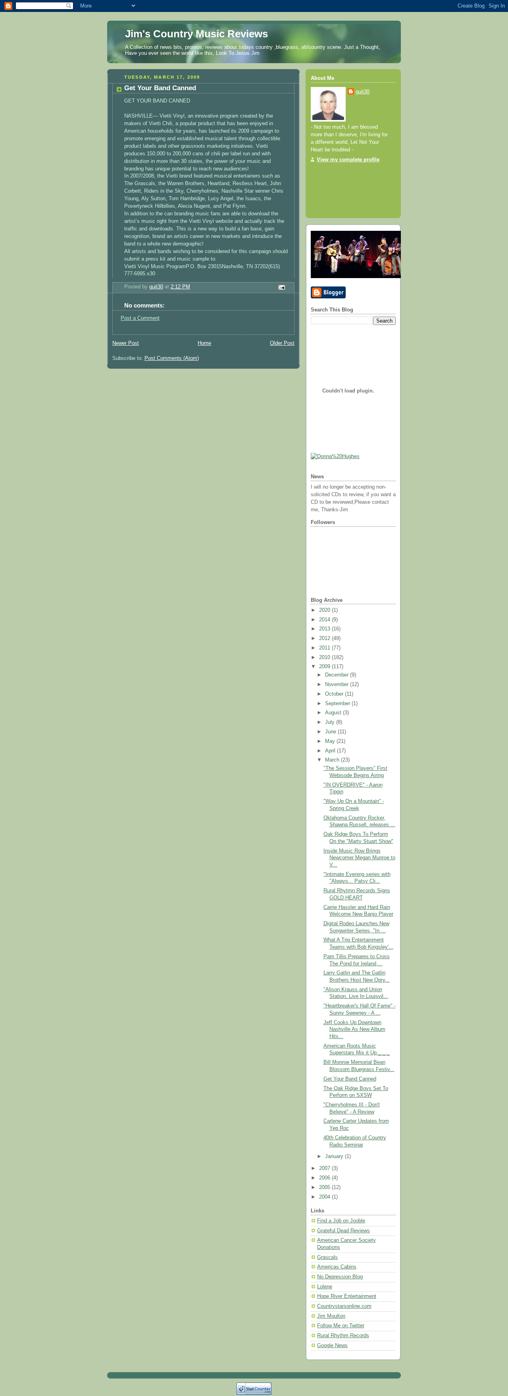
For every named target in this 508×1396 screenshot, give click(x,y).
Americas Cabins (336, 1267)
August (334, 712)
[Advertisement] (334, 188)
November (337, 684)
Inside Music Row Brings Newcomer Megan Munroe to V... (359, 858)
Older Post (282, 343)
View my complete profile (348, 159)
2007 (325, 1168)
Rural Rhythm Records (343, 1335)
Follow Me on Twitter (340, 1325)
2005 (325, 1187)
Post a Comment (140, 318)
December (337, 675)
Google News (332, 1345)
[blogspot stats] (254, 1393)
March (333, 760)
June (331, 732)
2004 (325, 1197)
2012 (325, 638)
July (330, 722)
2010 (325, 657)
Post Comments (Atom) (171, 358)
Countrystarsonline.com (344, 1306)
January (335, 1156)
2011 (325, 648)
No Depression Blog (340, 1277)
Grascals (327, 1257)
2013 (325, 629)
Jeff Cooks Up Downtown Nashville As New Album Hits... (354, 1029)
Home (204, 343)
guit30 (362, 92)
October (335, 694)
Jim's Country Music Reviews (196, 34)
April (331, 751)
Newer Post (125, 343)
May (331, 741)
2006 (325, 1178)
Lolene (324, 1287)
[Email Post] (281, 287)
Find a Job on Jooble (341, 1221)
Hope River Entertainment (346, 1296)
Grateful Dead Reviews (343, 1231)
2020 (325, 610)
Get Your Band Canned (349, 1079)
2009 (325, 666)
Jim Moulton (331, 1316)
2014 (325, 620)
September (338, 703)
